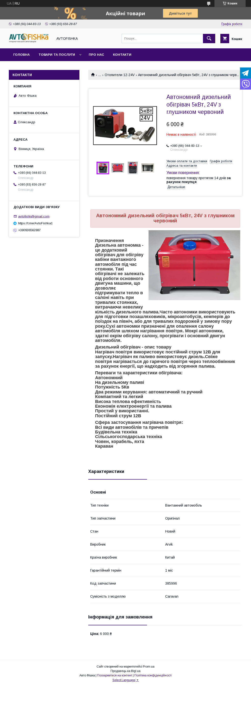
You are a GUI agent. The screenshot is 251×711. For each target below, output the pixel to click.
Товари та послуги (56, 54)
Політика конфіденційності (153, 675)
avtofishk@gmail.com (34, 216)
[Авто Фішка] (29, 42)
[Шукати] (209, 38)
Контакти (122, 54)
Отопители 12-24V (120, 75)
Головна (21, 54)
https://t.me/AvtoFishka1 (35, 223)
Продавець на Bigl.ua (125, 671)
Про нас (96, 54)
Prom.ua (148, 666)
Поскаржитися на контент (114, 675)
